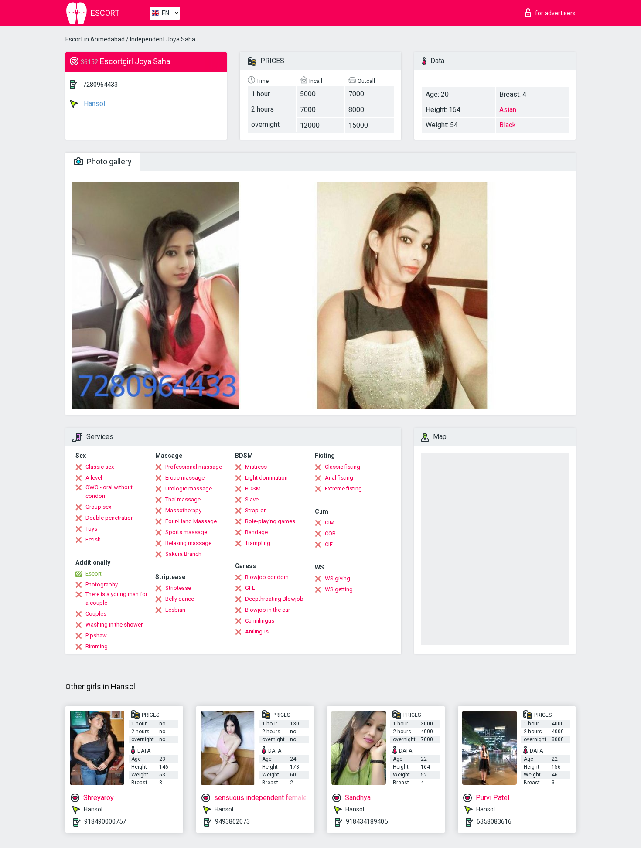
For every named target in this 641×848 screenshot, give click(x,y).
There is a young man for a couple (116, 598)
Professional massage (193, 466)
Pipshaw (96, 635)
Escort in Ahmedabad (95, 39)
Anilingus (257, 631)
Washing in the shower (114, 624)
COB (330, 533)
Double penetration (109, 517)
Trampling (257, 543)
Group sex (98, 507)
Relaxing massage (188, 543)
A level (93, 477)
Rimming (96, 646)
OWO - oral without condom (109, 491)
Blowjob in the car (267, 609)
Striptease (178, 588)
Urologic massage (188, 488)
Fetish (93, 539)
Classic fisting (342, 466)
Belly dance (179, 599)
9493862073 (232, 821)
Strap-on (256, 510)
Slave (252, 499)
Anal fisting (339, 477)
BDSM (253, 488)
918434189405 (367, 821)
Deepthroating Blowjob (274, 599)
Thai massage (183, 499)
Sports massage (186, 532)
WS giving (337, 578)
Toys (91, 528)
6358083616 (494, 821)
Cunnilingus (259, 620)
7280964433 (100, 85)
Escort (93, 573)
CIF (329, 544)
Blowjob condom (267, 577)
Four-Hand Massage (191, 521)
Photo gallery (108, 161)
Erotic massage (185, 477)
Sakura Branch (183, 554)
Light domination (266, 477)
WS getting (339, 589)
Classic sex (99, 466)
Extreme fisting (343, 488)
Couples (95, 613)
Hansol (93, 103)
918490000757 (105, 821)
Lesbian (175, 609)
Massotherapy (183, 510)
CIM (329, 522)
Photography (101, 584)
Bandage (256, 532)
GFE (250, 588)
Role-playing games (270, 521)
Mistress (256, 466)
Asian (507, 110)
